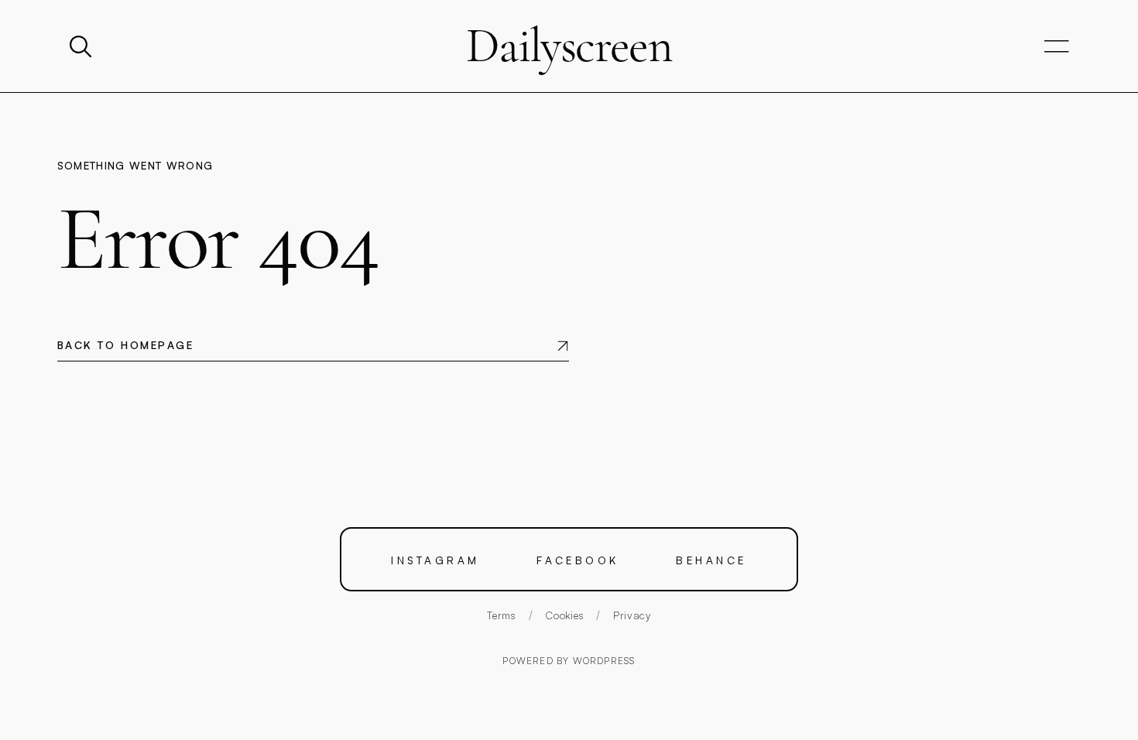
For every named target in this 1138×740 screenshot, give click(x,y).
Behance (711, 559)
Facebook (577, 559)
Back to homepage (125, 344)
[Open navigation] (1056, 46)
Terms (501, 615)
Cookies (564, 615)
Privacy (632, 615)
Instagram (435, 559)
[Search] (82, 46)
